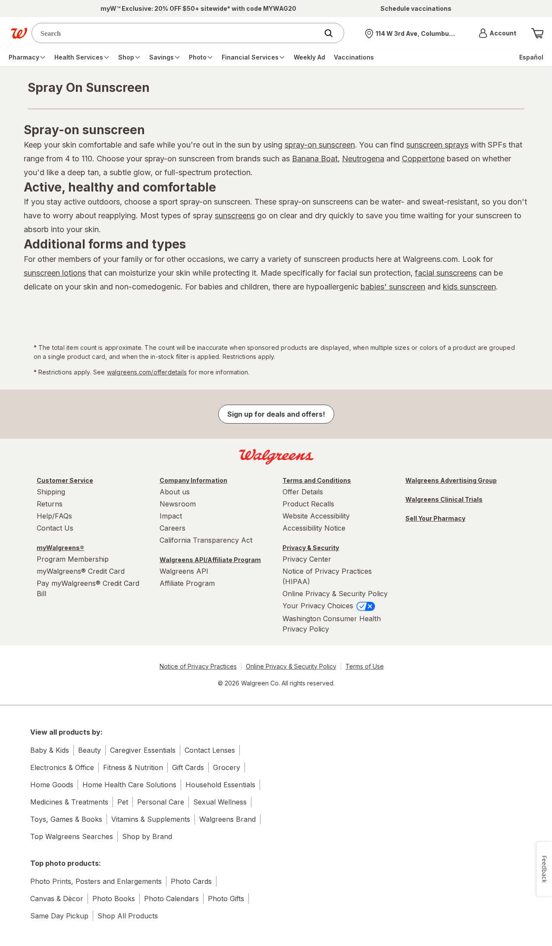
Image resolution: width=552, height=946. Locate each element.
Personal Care (160, 802)
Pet (122, 802)
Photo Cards (191, 881)
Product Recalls (308, 504)
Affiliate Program (187, 583)
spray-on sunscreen (320, 144)
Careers (172, 528)
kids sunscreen (469, 286)
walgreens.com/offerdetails (147, 372)
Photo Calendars (171, 898)
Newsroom (178, 504)
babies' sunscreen (393, 286)
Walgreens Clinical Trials (444, 499)
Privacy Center (306, 559)
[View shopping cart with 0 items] (537, 33)
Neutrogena (363, 158)
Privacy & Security (310, 547)
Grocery (226, 767)
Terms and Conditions (316, 480)
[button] (497, 33)
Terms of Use (364, 666)
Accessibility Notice (313, 528)
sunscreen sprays (437, 144)
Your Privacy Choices (318, 605)
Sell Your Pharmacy (435, 518)
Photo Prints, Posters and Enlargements (96, 881)
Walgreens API (184, 571)
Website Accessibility (316, 516)
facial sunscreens (446, 272)
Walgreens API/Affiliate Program (210, 559)
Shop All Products (127, 915)
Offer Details (302, 491)
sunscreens (235, 215)
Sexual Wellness (220, 802)
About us (175, 491)
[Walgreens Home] (19, 33)
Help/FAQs (54, 516)
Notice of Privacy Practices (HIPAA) (327, 576)
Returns (50, 504)
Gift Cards (188, 767)
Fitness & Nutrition (133, 767)
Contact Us (55, 528)
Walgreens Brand (227, 819)
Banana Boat (315, 158)
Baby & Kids (49, 750)
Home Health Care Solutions (129, 784)
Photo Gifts (226, 898)
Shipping (51, 491)
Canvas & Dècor (56, 898)
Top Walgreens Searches (71, 836)
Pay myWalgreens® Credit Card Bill (88, 588)
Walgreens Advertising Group (451, 480)
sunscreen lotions (55, 272)
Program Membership (73, 559)
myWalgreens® (60, 547)
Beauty (89, 750)
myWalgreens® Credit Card (81, 571)
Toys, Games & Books (66, 819)
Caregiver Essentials (143, 750)
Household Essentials (220, 784)
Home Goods (51, 784)
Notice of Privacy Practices (198, 666)
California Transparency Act (206, 540)
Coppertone (423, 158)
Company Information (193, 480)
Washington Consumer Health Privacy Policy (331, 623)
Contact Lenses (210, 750)
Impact (171, 516)
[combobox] (177, 33)
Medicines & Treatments (69, 802)
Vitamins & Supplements (150, 819)
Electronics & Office (62, 767)
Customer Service (65, 480)
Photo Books (113, 898)
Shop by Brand (147, 836)
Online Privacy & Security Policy (335, 593)
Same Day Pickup (59, 915)
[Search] (333, 33)
